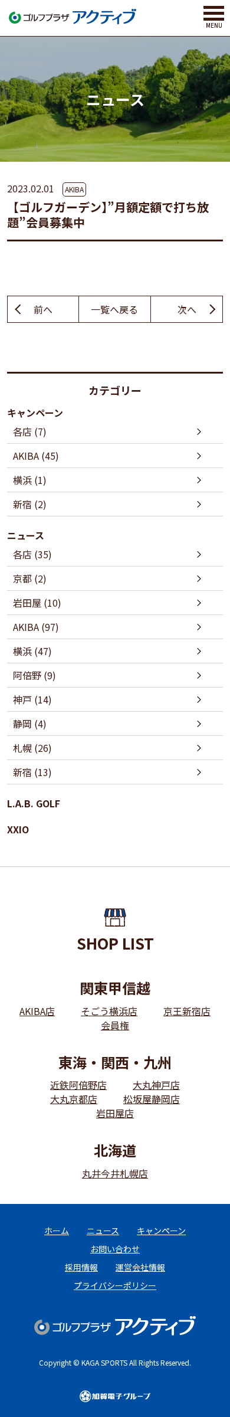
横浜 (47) (32, 651)
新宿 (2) (30, 504)
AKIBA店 (37, 1011)
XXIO (18, 829)
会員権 (115, 1025)
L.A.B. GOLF (33, 803)
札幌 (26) (32, 748)
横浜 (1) (30, 480)
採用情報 (81, 1267)
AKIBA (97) (36, 627)
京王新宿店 (187, 1011)
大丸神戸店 (156, 1085)
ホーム (56, 1230)
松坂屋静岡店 (151, 1099)
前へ (43, 309)
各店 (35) (32, 554)
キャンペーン (35, 412)
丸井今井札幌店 (115, 1173)
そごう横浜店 (109, 1011)
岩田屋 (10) (37, 602)
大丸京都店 (73, 1099)
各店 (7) (30, 431)
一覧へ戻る (114, 309)
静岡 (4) (30, 723)
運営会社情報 (140, 1267)
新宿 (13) (32, 772)
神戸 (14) (32, 699)
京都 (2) (30, 578)
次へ (187, 309)
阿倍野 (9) (34, 675)
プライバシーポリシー (115, 1285)
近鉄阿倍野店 (78, 1085)
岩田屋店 (115, 1113)
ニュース (25, 535)
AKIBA (74, 189)
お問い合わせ (115, 1249)
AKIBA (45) (36, 456)
